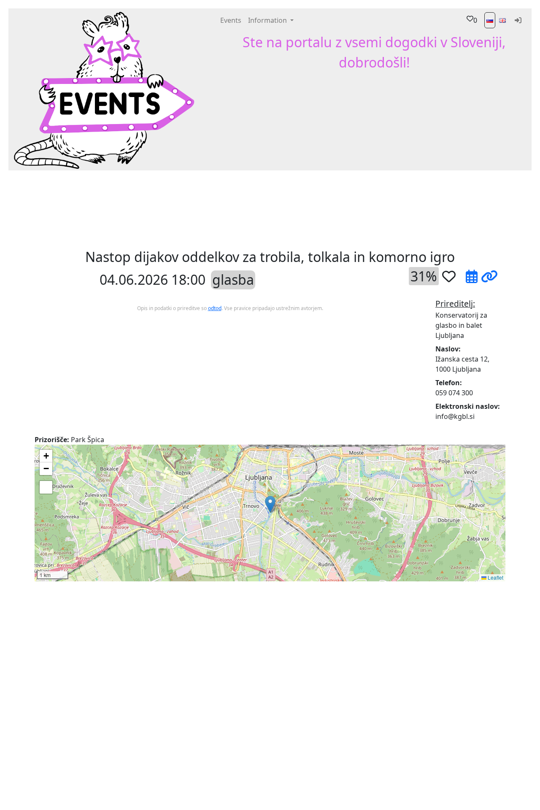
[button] (152, 208)
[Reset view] (46, 487)
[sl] (489, 20)
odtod (214, 308)
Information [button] (268, 20)
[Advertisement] (333, 208)
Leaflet (494, 577)
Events (230, 20)
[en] (502, 20)
